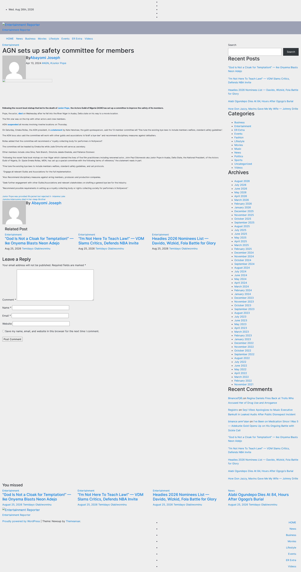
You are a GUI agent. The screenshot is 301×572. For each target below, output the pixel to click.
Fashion (238, 137)
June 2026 (240, 188)
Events (65, 38)
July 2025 (240, 230)
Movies (42, 38)
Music (237, 148)
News (19, 38)
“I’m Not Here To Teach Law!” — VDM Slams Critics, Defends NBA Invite (111, 240)
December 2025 (244, 211)
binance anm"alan (238, 421)
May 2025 (240, 237)
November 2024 (244, 256)
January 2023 (242, 339)
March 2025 (241, 245)
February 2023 (243, 335)
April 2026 (240, 196)
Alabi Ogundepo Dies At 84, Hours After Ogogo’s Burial (260, 101)
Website (7, 323)
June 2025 (240, 233)
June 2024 (240, 275)
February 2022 (243, 380)
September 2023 (244, 309)
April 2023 (240, 327)
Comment (9, 299)
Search (232, 44)
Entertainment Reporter (16, 29)
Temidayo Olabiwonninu (36, 248)
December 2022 (244, 343)
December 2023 (244, 297)
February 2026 (243, 203)
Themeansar (73, 521)
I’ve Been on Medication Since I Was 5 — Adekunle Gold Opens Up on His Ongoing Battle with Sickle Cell (263, 426)
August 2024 (242, 267)
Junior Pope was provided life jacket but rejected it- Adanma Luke (33, 196)
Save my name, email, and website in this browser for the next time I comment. (52, 331)
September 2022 (244, 354)
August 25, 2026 (12, 504)
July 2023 (240, 316)
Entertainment (10, 44)
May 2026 (240, 192)
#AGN (45, 63)
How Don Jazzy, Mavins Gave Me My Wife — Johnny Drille (263, 108)
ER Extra (77, 38)
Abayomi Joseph (45, 57)
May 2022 (240, 369)
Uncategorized (243, 163)
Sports (238, 160)
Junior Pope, (64, 108)
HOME (10, 38)
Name (6, 307)
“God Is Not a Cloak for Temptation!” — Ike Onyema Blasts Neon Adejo (39, 240)
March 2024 (241, 286)
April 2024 (240, 282)
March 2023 (241, 331)
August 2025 (242, 226)
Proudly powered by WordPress (21, 521)
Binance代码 (235, 398)
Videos (89, 38)
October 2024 (242, 260)
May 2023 (240, 324)
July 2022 (240, 361)
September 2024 (244, 263)
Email (6, 315)
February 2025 (243, 248)
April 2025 (240, 241)
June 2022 (240, 365)
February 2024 (243, 290)
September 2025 (244, 222)
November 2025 (244, 215)
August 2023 (242, 312)
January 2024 (242, 294)
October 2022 (242, 350)
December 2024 (244, 252)
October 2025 (242, 218)
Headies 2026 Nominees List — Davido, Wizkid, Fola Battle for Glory (184, 240)
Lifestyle (54, 38)
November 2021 (243, 384)
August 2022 (242, 358)
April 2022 (240, 373)
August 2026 (242, 181)
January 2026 (242, 207)
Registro (233, 409)
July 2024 (240, 271)
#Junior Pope (58, 63)
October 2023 (242, 305)
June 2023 (240, 320)
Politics (238, 156)
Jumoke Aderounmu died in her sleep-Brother (24, 199)
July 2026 (240, 184)
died (20, 113)
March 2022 (241, 376)
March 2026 (241, 199)
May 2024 (240, 279)
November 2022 (244, 346)
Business (30, 38)
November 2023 (244, 301)
